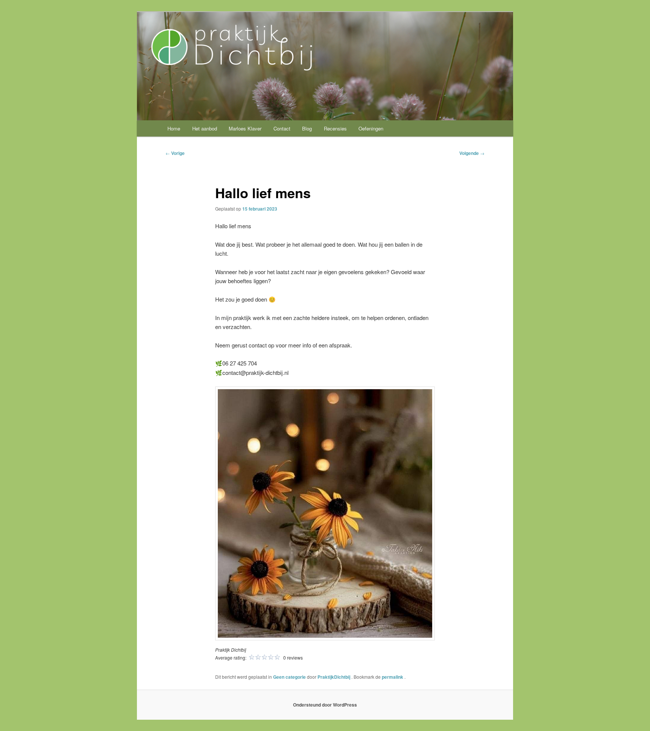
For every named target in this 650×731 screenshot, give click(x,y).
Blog (307, 128)
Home (173, 128)
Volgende (471, 153)
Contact (281, 128)
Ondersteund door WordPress (325, 704)
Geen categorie (289, 676)
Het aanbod (204, 128)
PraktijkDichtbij (334, 676)
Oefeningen (370, 128)
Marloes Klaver (245, 128)
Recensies (335, 128)
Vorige (175, 153)
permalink (393, 676)
